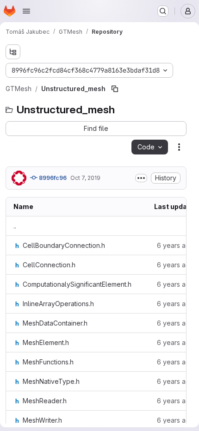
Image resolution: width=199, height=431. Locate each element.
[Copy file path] (114, 88)
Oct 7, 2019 (85, 177)
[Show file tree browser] (13, 51)
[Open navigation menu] (26, 11)
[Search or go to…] (162, 11)
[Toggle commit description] (141, 178)
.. (14, 226)
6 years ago (175, 245)
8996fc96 (52, 177)
